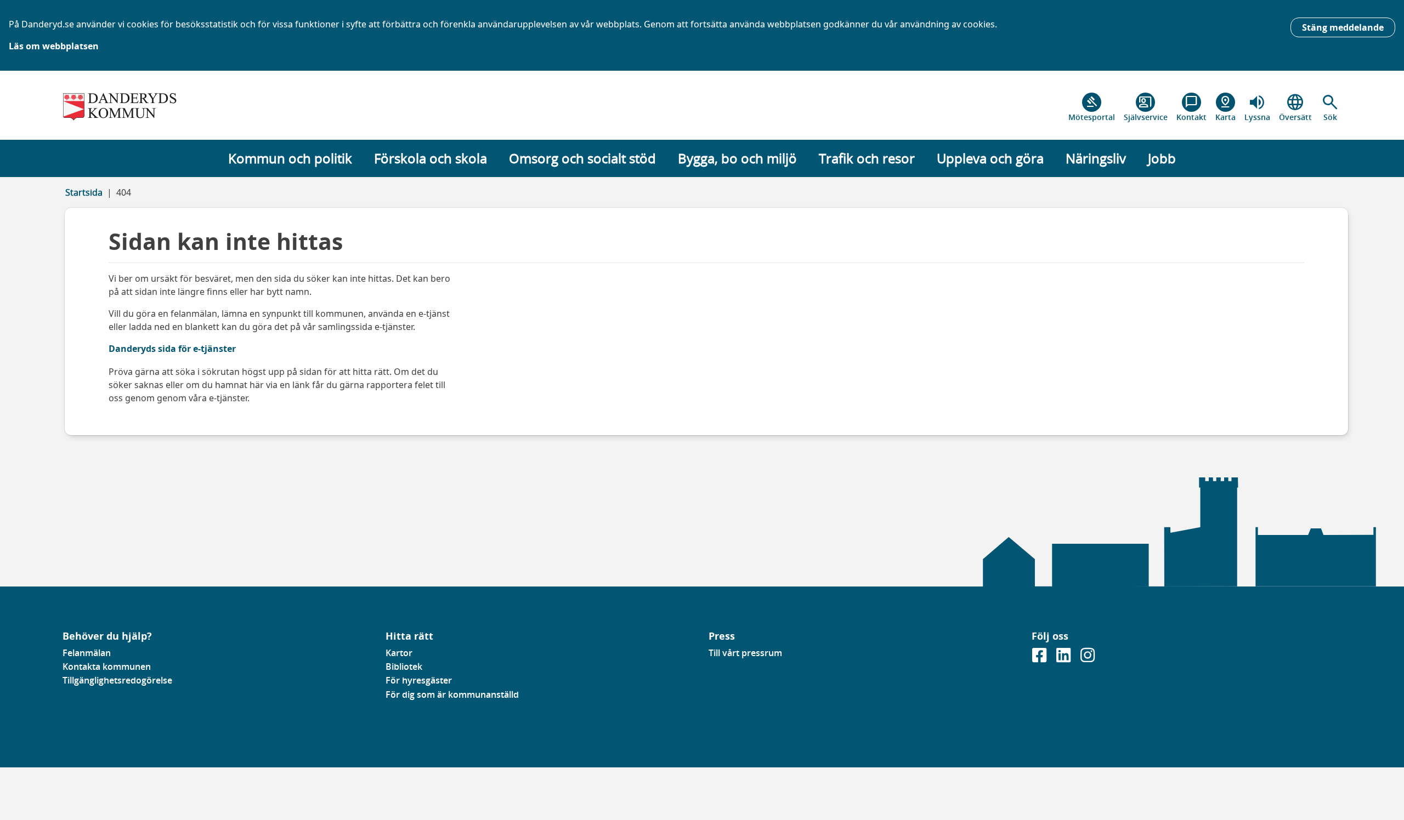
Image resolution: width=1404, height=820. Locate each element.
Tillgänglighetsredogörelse (117, 680)
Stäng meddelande (1343, 27)
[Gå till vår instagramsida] (1087, 658)
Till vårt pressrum (745, 653)
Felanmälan (87, 653)
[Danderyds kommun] (217, 107)
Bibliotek (404, 666)
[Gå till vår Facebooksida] (1040, 658)
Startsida (84, 192)
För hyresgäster (419, 680)
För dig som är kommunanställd (452, 694)
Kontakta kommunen (107, 666)
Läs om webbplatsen (54, 46)
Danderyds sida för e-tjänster (172, 349)
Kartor (399, 653)
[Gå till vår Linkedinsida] (1064, 658)
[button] (1330, 107)
